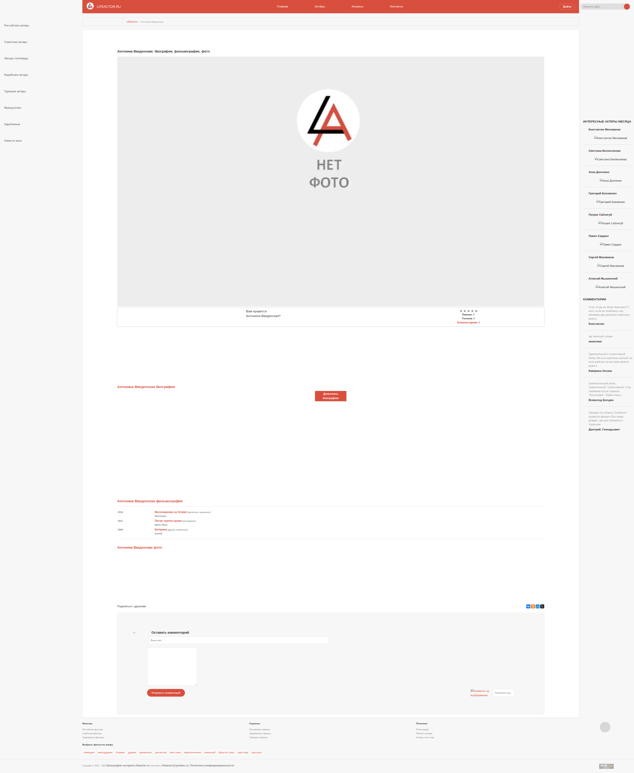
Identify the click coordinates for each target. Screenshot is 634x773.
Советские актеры (15, 42)
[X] (542, 606)
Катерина (161, 529)
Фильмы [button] (87, 723)
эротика (256, 752)
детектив (161, 752)
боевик (120, 752)
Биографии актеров (120, 765)
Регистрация (422, 729)
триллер (242, 752)
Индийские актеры (16, 74)
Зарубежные (12, 124)
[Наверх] (605, 727)
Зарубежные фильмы (93, 737)
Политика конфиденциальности (212, 765)
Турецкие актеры (15, 91)
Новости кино (13, 140)
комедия (89, 752)
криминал (145, 752)
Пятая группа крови (168, 520)
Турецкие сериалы (258, 737)
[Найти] (627, 7)
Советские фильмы (92, 733)
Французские (12, 107)
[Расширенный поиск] (621, 7)
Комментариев (467, 322)
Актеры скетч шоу (425, 737)
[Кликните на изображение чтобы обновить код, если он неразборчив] (481, 693)
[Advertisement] (216, 351)
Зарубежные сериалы (260, 733)
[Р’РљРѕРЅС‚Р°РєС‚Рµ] (528, 606)
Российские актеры (16, 25)
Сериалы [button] (254, 723)
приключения (192, 752)
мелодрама (105, 752)
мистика (175, 752)
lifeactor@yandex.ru (175, 765)
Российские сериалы (259, 729)
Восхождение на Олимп (171, 512)
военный (209, 752)
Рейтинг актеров (424, 733)
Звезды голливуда (16, 58)
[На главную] (102, 22)
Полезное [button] (421, 723)
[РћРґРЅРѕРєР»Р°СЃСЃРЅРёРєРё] (533, 606)
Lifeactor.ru (142, 765)
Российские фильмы (92, 729)
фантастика (226, 752)
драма (132, 752)
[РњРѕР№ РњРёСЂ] (538, 606)
